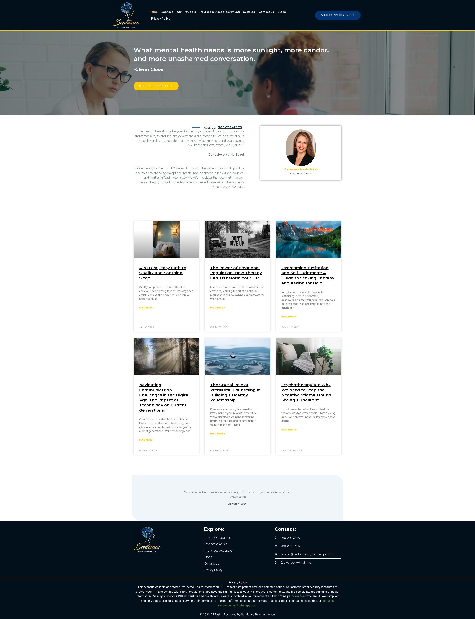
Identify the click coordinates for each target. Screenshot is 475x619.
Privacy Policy (160, 18)
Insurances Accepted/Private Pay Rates (227, 12)
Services (167, 12)
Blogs (282, 12)
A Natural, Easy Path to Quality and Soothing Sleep (162, 272)
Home (153, 12)
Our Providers (186, 12)
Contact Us (266, 12)
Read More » (146, 307)
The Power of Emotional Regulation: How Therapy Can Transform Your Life (236, 272)
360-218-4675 (230, 127)
